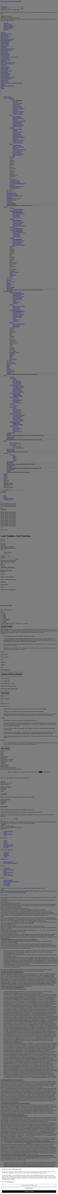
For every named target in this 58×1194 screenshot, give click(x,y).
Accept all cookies (29, 1191)
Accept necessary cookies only (29, 1185)
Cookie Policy (10, 1181)
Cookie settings (29, 1188)
